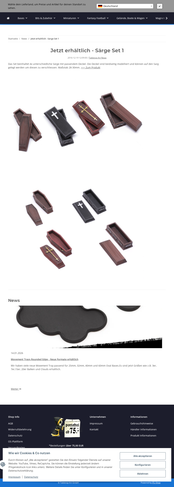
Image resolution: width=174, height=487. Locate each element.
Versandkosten (16, 447)
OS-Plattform (15, 441)
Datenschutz (31, 476)
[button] (164, 18)
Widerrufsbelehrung (19, 429)
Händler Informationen (143, 429)
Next (157, 351)
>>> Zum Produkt (90, 67)
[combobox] (125, 6)
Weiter (15, 389)
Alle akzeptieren (142, 455)
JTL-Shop (156, 482)
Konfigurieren (143, 464)
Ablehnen (142, 473)
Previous (16, 351)
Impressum (14, 476)
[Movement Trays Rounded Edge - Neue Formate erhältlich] (87, 327)
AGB (10, 423)
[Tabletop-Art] (8, 18)
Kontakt (94, 429)
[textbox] (125, 6)
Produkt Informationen (143, 435)
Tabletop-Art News (98, 57)
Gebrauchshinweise (141, 423)
